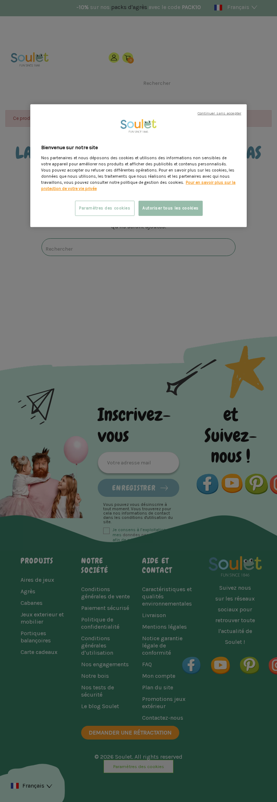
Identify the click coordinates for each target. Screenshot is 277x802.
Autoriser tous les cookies (170, 208)
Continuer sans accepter (219, 113)
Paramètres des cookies (105, 208)
